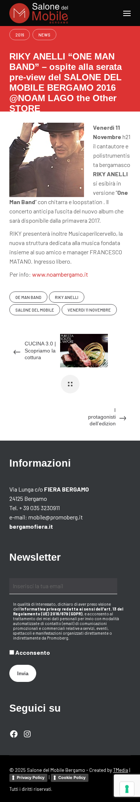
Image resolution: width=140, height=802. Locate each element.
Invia (22, 673)
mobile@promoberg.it (55, 517)
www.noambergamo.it (60, 274)
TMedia (120, 770)
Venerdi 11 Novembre (89, 309)
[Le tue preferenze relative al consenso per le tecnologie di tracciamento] (127, 789)
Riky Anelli (66, 297)
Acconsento (32, 652)
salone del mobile (34, 309)
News (44, 34)
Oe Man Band (28, 297)
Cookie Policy (71, 777)
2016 (19, 34)
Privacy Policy (30, 777)
